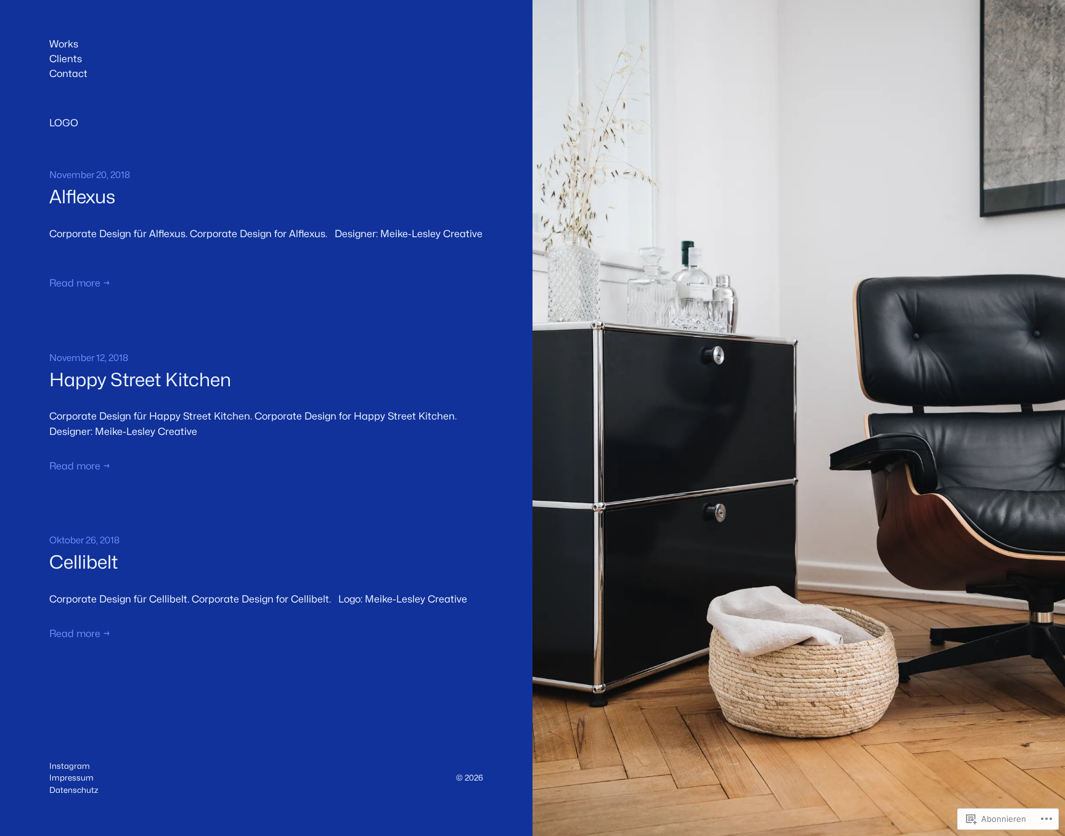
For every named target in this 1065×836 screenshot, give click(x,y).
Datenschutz (73, 790)
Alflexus (82, 196)
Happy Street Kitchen (140, 379)
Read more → (79, 283)
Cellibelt (83, 562)
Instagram (69, 766)
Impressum (71, 777)
